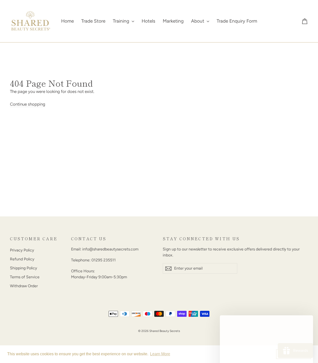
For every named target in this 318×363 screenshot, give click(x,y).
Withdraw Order (24, 285)
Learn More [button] (160, 354)
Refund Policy (22, 259)
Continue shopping (27, 104)
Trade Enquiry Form (237, 21)
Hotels (148, 21)
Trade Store (93, 21)
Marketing (173, 21)
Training (121, 21)
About (198, 21)
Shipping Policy (23, 268)
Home (67, 21)
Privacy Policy (22, 250)
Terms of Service (25, 277)
